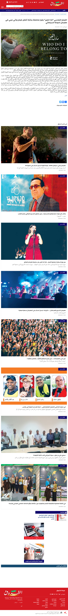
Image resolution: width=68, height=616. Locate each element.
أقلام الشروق (62, 599)
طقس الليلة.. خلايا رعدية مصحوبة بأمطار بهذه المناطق (40, 10)
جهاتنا (38, 601)
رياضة (46, 602)
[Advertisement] (34, 577)
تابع (21, 606)
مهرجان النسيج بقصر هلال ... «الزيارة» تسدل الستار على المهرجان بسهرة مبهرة (42, 310)
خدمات (55, 602)
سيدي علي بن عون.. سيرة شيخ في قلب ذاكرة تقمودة (49, 455)
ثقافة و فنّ (57, 14)
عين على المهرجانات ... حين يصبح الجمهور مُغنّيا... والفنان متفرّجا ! (46, 358)
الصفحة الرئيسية (63, 14)
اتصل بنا (5, 8)
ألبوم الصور (54, 599)
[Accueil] (12, 592)
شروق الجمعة (36, 602)
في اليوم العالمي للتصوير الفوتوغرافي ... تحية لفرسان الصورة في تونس (44, 407)
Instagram (36, 2)
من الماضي (63, 605)
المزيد (2, 7)
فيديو (38, 604)
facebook (29, 2)
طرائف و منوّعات (53, 604)
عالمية (46, 604)
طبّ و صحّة (63, 604)
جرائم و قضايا (45, 601)
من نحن (16, 602)
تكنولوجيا (63, 601)
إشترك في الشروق (13, 2)
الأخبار (64, 10)
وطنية (38, 599)
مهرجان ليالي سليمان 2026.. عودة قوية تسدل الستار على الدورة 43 (45, 165)
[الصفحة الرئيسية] (57, 3)
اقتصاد (46, 599)
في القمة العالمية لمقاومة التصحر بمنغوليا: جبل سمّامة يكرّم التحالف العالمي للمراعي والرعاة (37, 503)
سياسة (54, 605)
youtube (34, 2)
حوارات (63, 602)
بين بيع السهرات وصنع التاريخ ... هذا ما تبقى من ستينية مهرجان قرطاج (45, 262)
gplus (33, 2)
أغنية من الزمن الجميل (45, 606)
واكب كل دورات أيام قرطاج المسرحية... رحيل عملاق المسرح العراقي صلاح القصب (42, 214)
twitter (27, 2)
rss (30, 2)
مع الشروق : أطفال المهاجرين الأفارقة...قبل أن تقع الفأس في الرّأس (46, 517)
